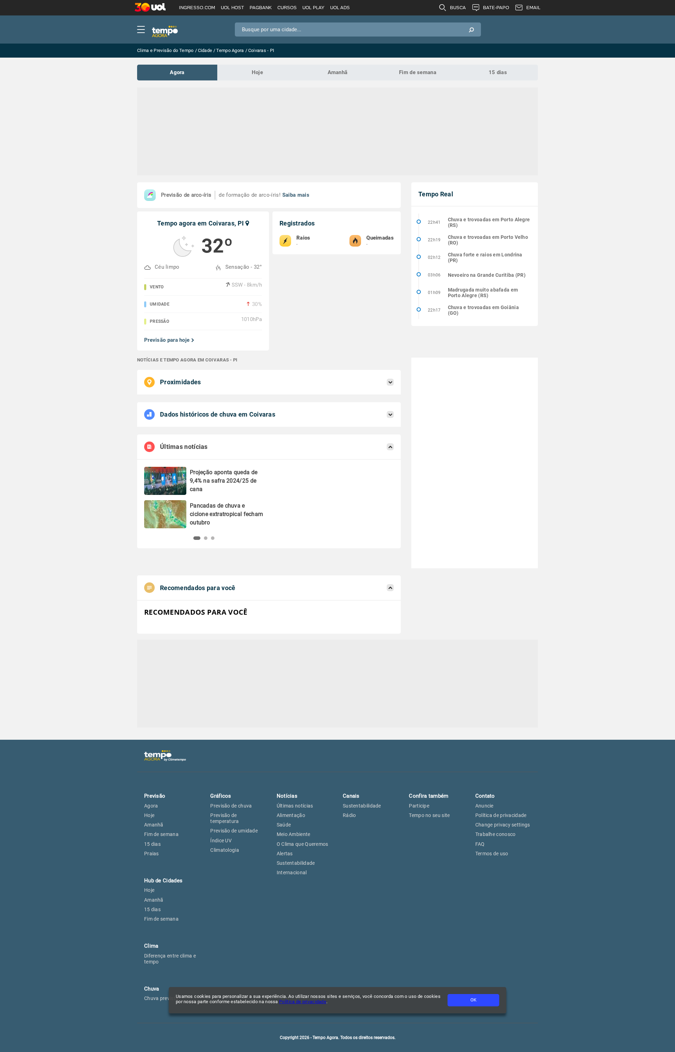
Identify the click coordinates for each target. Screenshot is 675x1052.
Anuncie (484, 806)
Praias (151, 853)
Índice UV (221, 840)
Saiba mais (295, 195)
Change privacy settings (502, 825)
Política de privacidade (302, 1001)
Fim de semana (417, 72)
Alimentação (291, 815)
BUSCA (458, 7)
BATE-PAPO (496, 7)
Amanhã (338, 72)
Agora (177, 72)
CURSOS (287, 7)
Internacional (292, 872)
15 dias (498, 72)
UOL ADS (340, 7)
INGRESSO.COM (197, 7)
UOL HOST (232, 7)
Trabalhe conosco (495, 834)
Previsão (154, 796)
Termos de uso (491, 853)
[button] (195, 538)
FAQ (480, 844)
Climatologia (224, 850)
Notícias (287, 796)
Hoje (257, 72)
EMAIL (533, 7)
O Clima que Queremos (302, 844)
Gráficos (220, 796)
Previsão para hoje (166, 340)
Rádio (349, 815)
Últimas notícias (295, 806)
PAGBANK (261, 7)
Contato (485, 796)
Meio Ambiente (293, 834)
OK (473, 999)
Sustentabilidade (296, 863)
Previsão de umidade (234, 831)
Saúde (284, 825)
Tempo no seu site (429, 815)
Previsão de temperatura (224, 818)
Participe (419, 806)
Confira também (428, 796)
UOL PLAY (313, 7)
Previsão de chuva (231, 806)
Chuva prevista (161, 998)
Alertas (285, 853)
